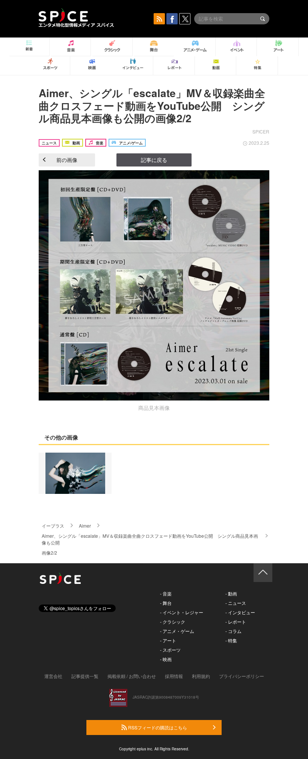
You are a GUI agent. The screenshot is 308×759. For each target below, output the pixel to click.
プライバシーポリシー (241, 676)
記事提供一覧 (84, 676)
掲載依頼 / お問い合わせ (131, 676)
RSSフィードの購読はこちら (157, 727)
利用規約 (201, 676)
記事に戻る (154, 160)
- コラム (233, 631)
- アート (168, 640)
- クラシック (172, 621)
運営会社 (53, 676)
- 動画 (231, 593)
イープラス (53, 525)
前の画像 (66, 160)
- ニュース (235, 603)
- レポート (235, 621)
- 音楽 (166, 593)
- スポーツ (170, 649)
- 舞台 (166, 603)
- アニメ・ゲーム (177, 631)
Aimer (85, 525)
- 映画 (166, 659)
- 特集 (231, 640)
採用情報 (174, 676)
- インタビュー (240, 612)
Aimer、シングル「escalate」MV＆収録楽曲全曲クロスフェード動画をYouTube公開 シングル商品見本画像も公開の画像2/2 (152, 105)
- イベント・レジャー (181, 612)
